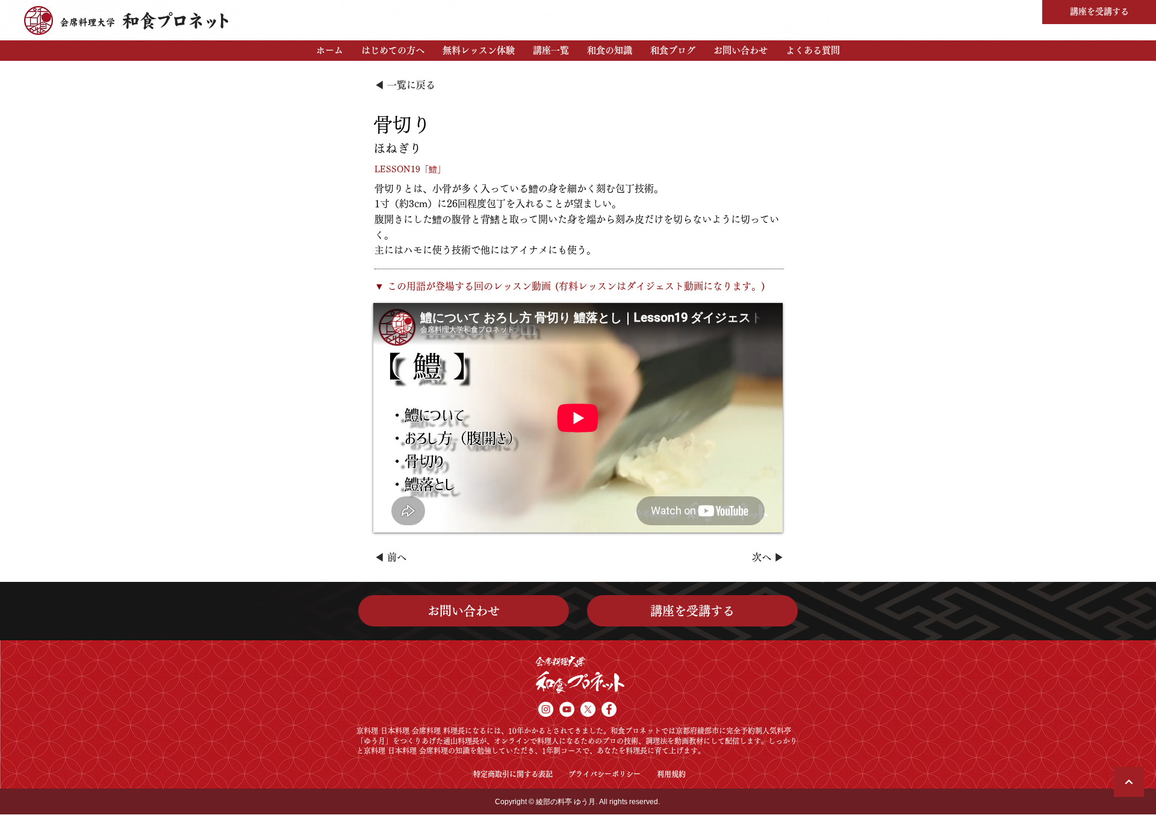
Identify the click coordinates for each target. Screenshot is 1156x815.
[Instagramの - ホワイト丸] (545, 709)
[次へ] (1129, 782)
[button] (393, 50)
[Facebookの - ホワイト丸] (609, 709)
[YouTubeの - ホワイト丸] (566, 709)
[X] (587, 709)
